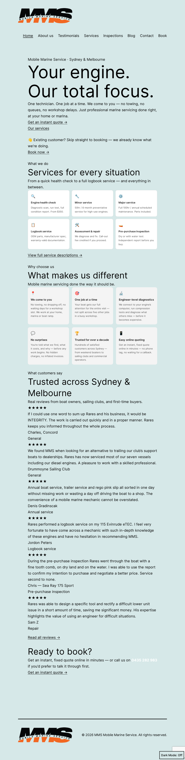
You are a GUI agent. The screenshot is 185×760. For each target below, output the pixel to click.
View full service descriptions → (55, 255)
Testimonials (68, 36)
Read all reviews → (44, 637)
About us (45, 36)
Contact (147, 36)
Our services (38, 128)
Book (162, 36)
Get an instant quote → (47, 122)
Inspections (113, 36)
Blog (131, 36)
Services (91, 36)
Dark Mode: (169, 755)
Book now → (38, 152)
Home (28, 36)
